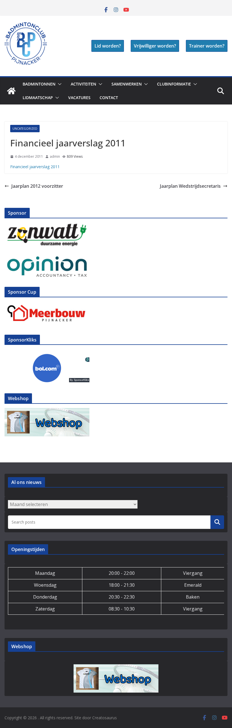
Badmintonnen (39, 84)
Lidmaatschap (38, 97)
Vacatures (79, 97)
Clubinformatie (174, 84)
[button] (58, 84)
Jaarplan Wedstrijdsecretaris (190, 186)
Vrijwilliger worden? (155, 46)
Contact (109, 97)
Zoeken (217, 522)
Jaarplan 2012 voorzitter (37, 186)
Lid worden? (107, 46)
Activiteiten (83, 84)
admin (55, 156)
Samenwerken (126, 84)
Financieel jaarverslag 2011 (35, 166)
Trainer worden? (206, 46)
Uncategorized (24, 129)
